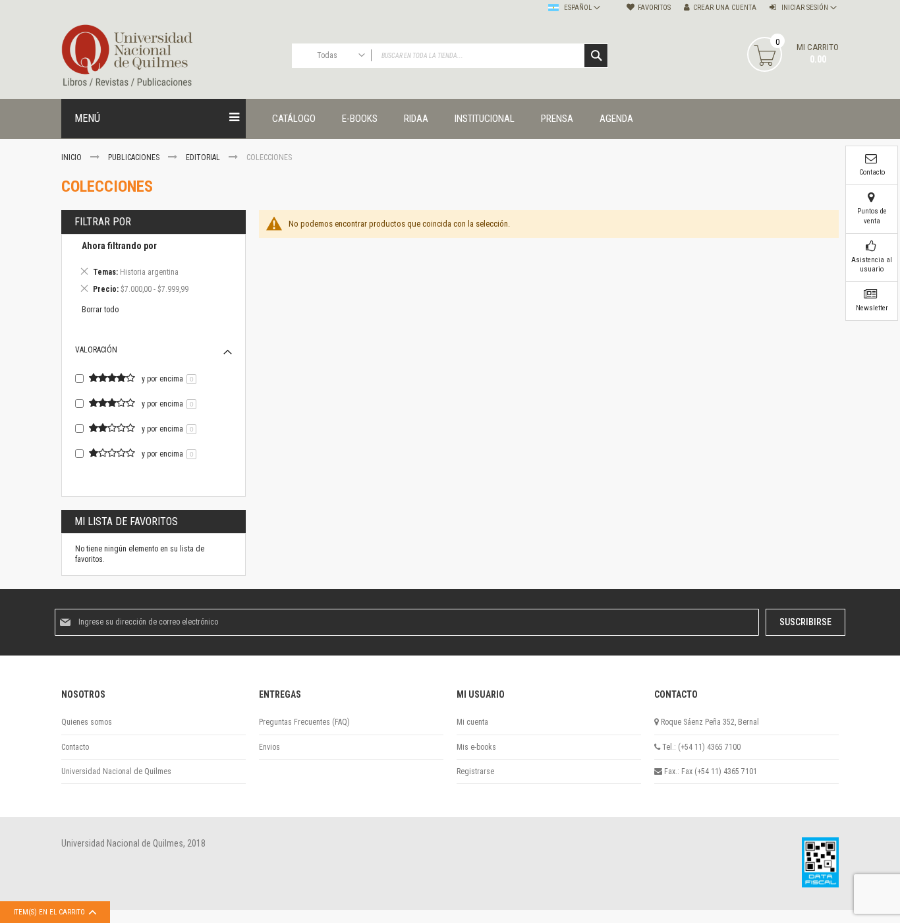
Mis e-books (476, 747)
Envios (269, 747)
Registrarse (475, 771)
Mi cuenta (472, 722)
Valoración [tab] (96, 349)
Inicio (72, 157)
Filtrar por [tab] (102, 221)
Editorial (204, 157)
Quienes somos (86, 722)
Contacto (75, 747)
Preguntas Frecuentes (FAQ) (304, 722)
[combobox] (450, 55)
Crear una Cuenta (724, 7)
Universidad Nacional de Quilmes (116, 771)
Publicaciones (134, 157)
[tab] (153, 269)
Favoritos (654, 7)
